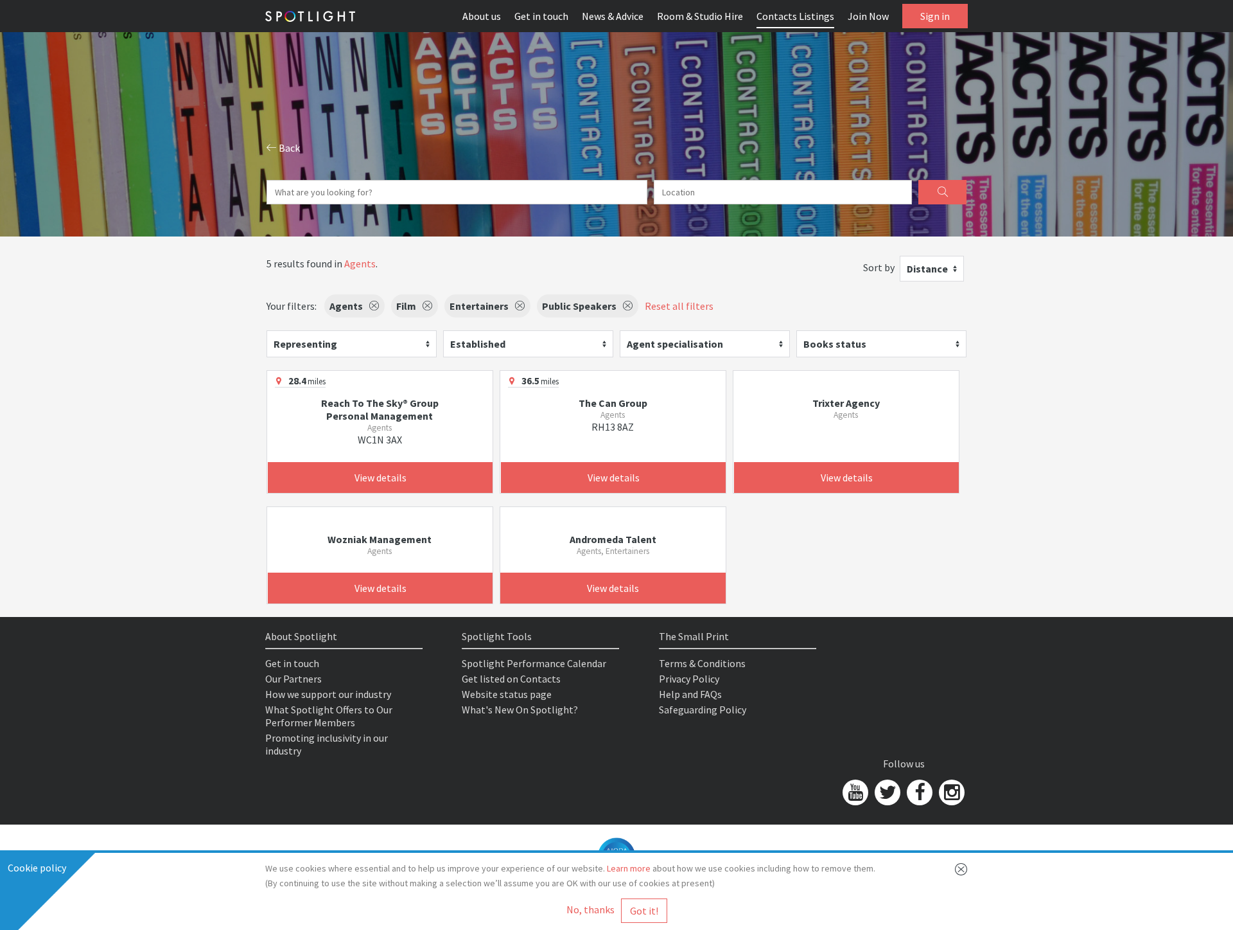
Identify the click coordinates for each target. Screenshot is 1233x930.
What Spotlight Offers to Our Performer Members (328, 716)
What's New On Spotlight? (520, 709)
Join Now (868, 16)
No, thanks (590, 909)
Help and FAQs (690, 694)
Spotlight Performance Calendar (534, 663)
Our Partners (293, 678)
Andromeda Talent (613, 539)
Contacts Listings (795, 16)
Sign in (935, 16)
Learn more (629, 868)
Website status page (507, 694)
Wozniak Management (380, 539)
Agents (360, 263)
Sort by (879, 267)
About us (481, 16)
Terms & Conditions (702, 663)
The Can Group (613, 403)
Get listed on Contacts (511, 678)
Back (288, 147)
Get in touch (541, 16)
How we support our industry (328, 694)
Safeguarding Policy (702, 709)
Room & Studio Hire (700, 16)
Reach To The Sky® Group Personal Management (380, 409)
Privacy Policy (689, 678)
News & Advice (612, 16)
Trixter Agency (846, 403)
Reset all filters (679, 306)
